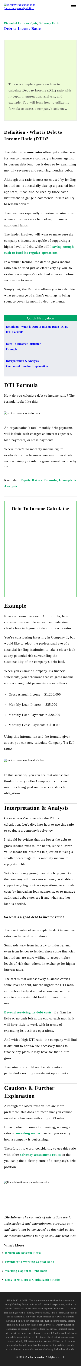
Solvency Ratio (49, 23)
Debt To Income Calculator (23, 343)
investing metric (28, 1133)
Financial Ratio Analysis (20, 23)
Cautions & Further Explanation (27, 366)
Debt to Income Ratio (22, 28)
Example (11, 349)
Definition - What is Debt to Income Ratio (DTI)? (37, 326)
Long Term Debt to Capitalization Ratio (32, 1279)
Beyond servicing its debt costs (28, 1012)
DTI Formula (14, 332)
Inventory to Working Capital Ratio (29, 1261)
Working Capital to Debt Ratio (26, 1270)
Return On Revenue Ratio (23, 1252)
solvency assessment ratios (40, 1154)
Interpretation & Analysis (22, 361)
